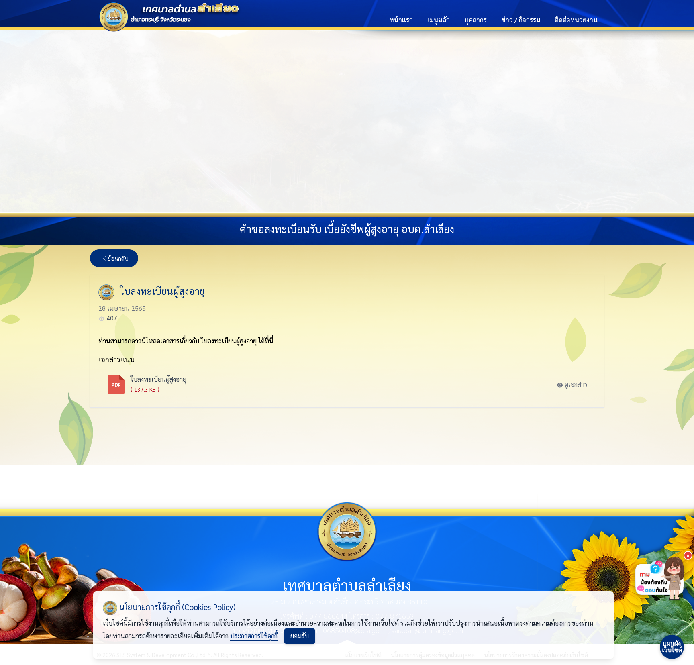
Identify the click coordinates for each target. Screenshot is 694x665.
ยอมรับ (299, 636)
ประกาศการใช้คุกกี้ (254, 636)
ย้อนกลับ (118, 258)
